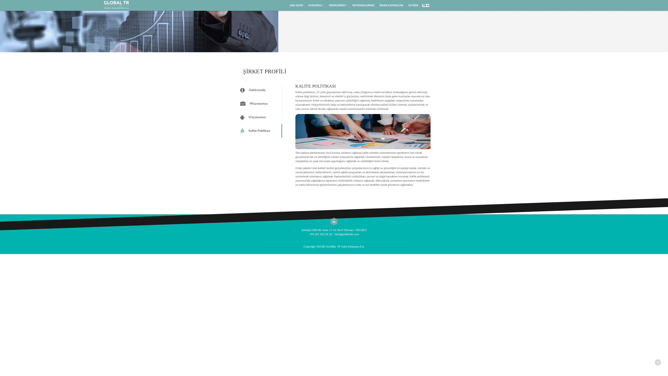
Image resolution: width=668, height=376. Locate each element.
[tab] (259, 90)
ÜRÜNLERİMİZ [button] (337, 5)
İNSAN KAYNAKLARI (391, 5)
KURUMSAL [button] (315, 5)
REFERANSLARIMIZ (363, 5)
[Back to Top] (658, 362)
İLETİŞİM (413, 5)
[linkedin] (334, 222)
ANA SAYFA (296, 5)
